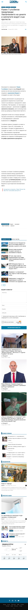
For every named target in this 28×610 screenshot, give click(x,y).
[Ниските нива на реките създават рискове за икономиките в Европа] (4, 251)
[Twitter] (9, 34)
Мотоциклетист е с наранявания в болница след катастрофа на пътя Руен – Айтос (17, 438)
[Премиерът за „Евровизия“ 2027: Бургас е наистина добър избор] (4, 273)
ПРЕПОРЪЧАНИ (7, 495)
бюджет (11, 224)
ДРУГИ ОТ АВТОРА (15, 239)
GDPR (18, 604)
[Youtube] (18, 600)
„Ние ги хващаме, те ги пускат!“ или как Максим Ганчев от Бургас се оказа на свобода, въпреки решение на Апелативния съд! (13, 419)
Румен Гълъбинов (5, 225)
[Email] (20, 34)
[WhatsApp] (23, 34)
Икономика (8, 7)
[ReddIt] (16, 34)
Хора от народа (6, 483)
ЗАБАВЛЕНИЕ (6, 461)
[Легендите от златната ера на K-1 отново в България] (4, 535)
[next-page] (4, 285)
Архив (12, 606)
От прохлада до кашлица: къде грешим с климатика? (11, 516)
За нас (8, 604)
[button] (2, 2)
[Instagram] (12, 600)
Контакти (16, 606)
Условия (22, 604)
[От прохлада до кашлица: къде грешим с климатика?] (14, 505)
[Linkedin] (13, 34)
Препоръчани (13, 7)
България (3, 7)
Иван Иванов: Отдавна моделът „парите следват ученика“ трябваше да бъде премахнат (13, 385)
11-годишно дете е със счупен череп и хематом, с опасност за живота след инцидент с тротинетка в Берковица (16, 454)
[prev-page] (2, 285)
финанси (12, 225)
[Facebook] (6, 34)
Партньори (13, 604)
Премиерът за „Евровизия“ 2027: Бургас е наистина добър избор (17, 273)
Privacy (20, 606)
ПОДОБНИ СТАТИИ (6, 239)
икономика (17, 224)
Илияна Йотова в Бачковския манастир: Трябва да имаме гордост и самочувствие (17, 446)
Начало (4, 604)
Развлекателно (4, 481)
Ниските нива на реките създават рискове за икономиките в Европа (15, 251)
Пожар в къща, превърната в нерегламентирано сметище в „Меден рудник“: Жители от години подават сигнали (13, 352)
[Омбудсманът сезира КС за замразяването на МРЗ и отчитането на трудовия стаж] (4, 280)
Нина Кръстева (4, 29)
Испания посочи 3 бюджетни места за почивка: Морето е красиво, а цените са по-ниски (17, 244)
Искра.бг (3, 485)
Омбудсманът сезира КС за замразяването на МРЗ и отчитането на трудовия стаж (17, 280)
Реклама (7, 606)
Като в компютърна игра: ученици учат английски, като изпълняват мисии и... (17, 528)
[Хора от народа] (14, 473)
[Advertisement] (14, 71)
